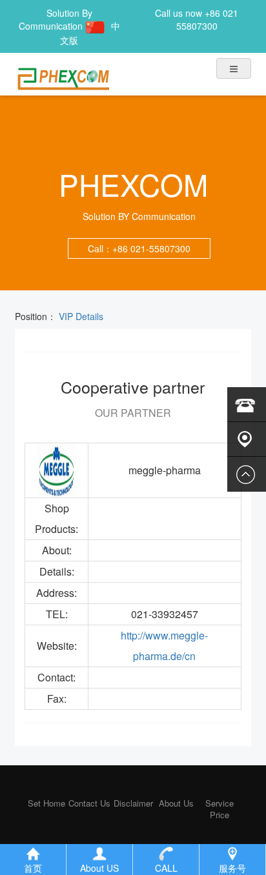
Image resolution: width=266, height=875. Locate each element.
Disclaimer (133, 803)
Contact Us (89, 803)
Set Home (46, 803)
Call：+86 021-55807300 (139, 248)
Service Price (219, 809)
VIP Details (79, 316)
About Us (176, 803)
